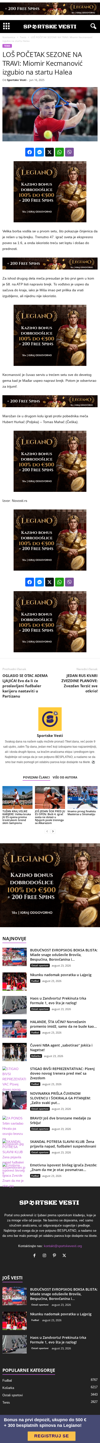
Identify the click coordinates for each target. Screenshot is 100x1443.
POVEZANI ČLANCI (36, 777)
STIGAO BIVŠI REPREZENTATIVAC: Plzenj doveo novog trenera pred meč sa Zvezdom (62, 1073)
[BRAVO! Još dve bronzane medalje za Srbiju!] (14, 1131)
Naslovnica (8, 37)
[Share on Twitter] (49, 152)
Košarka (36, 1056)
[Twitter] (64, 1256)
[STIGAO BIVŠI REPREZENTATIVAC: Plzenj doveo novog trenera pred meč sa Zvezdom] (14, 1084)
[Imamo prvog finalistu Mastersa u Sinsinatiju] (82, 797)
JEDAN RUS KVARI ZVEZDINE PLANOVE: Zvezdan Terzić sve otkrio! (79, 683)
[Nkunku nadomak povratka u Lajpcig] (14, 981)
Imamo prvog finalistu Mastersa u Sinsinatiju (81, 812)
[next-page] (52, 831)
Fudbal (35, 980)
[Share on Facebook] (29, 152)
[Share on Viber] (69, 152)
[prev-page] (47, 831)
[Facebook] (36, 1256)
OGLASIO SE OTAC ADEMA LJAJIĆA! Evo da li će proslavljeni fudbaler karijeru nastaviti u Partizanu (25, 686)
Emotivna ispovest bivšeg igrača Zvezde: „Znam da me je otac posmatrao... (63, 1167)
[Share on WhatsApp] (59, 152)
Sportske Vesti (16, 80)
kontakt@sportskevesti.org (63, 1246)
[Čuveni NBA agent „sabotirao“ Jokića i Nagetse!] (14, 1052)
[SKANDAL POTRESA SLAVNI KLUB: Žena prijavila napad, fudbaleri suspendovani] (14, 1157)
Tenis (23, 37)
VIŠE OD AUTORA (65, 777)
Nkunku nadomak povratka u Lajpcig (61, 974)
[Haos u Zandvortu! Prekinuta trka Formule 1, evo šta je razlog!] (14, 1005)
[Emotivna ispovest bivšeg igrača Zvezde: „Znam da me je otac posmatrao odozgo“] (14, 1175)
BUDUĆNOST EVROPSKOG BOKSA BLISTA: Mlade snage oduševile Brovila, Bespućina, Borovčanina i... (64, 955)
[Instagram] (45, 1256)
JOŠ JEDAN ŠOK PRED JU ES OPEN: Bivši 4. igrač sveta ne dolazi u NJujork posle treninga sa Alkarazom (50, 817)
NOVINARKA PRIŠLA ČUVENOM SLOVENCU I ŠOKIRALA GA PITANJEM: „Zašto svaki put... (60, 1098)
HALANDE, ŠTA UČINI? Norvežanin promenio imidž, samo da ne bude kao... (63, 1024)
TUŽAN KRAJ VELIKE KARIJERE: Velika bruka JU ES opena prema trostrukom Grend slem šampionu (16, 817)
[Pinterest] (55, 1256)
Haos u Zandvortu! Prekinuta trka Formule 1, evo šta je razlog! (58, 1000)
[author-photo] (50, 719)
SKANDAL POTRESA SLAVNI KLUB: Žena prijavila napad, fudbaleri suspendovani (63, 1144)
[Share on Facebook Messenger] (39, 152)
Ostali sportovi (40, 965)
